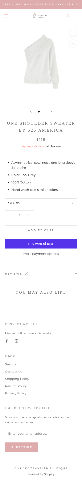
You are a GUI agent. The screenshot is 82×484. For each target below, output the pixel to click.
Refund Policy (16, 386)
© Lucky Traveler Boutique (41, 468)
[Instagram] (16, 340)
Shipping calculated (33, 146)
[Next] (51, 111)
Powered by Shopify (41, 474)
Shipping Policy (17, 379)
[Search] (69, 16)
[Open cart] (76, 16)
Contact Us (13, 372)
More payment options (41, 254)
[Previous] (31, 111)
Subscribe (21, 447)
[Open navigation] (6, 15)
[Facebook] (6, 340)
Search (10, 364)
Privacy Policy (15, 393)
